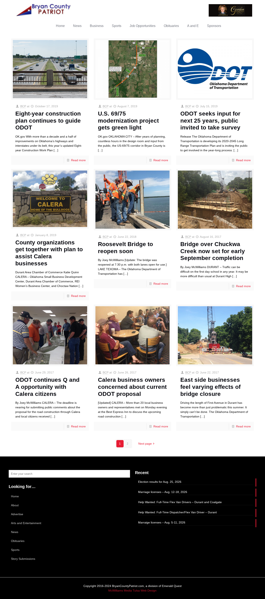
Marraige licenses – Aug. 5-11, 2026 (161, 522)
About (15, 505)
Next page (145, 443)
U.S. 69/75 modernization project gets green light (128, 120)
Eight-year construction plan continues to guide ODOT (48, 120)
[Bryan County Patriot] (44, 10)
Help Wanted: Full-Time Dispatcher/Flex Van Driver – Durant (177, 512)
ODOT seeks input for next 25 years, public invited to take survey (210, 120)
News (14, 532)
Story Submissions (23, 558)
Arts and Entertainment (26, 523)
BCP (23, 106)
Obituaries (17, 541)
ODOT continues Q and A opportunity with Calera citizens (47, 387)
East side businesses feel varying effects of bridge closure (210, 387)
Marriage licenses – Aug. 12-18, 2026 (162, 492)
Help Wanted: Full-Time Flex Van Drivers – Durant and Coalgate (180, 502)
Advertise (17, 514)
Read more (78, 160)
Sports (15, 549)
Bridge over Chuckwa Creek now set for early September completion (212, 251)
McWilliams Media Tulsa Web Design (132, 590)
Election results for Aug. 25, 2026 (159, 481)
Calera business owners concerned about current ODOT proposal (132, 387)
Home (15, 496)
